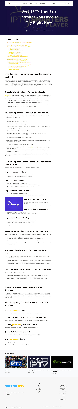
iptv (30, 96)
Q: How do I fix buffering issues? (15, 67)
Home (39, 385)
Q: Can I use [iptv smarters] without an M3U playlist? (19, 65)
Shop (31, 3)
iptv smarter (16, 325)
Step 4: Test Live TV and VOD (15, 52)
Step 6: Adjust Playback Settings (15, 55)
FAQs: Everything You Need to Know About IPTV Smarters (18, 62)
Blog (48, 3)
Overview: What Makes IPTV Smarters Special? (16, 43)
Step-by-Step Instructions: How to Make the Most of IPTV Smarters (20, 46)
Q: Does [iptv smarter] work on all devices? (18, 66)
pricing (35, 3)
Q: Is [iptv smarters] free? (14, 63)
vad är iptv (7, 370)
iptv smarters (7, 95)
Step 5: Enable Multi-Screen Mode (16, 53)
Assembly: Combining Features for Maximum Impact (17, 56)
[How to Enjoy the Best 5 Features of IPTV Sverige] (39, 362)
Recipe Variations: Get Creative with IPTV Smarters (17, 59)
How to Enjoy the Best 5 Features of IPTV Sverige (38, 370)
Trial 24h (64, 3)
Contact (42, 407)
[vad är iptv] (16, 362)
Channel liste (42, 3)
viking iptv (25, 3)
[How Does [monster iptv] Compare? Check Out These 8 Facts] (62, 362)
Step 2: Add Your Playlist (14, 49)
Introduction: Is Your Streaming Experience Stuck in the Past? (19, 42)
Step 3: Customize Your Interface (15, 50)
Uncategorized (49, 30)
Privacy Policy (48, 407)
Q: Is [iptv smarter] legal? (14, 69)
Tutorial (53, 3)
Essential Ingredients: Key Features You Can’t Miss (17, 45)
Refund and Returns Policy (57, 407)
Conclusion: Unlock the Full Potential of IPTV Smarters (18, 60)
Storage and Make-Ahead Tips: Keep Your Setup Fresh (18, 57)
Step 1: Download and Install (14, 48)
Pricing (39, 388)
